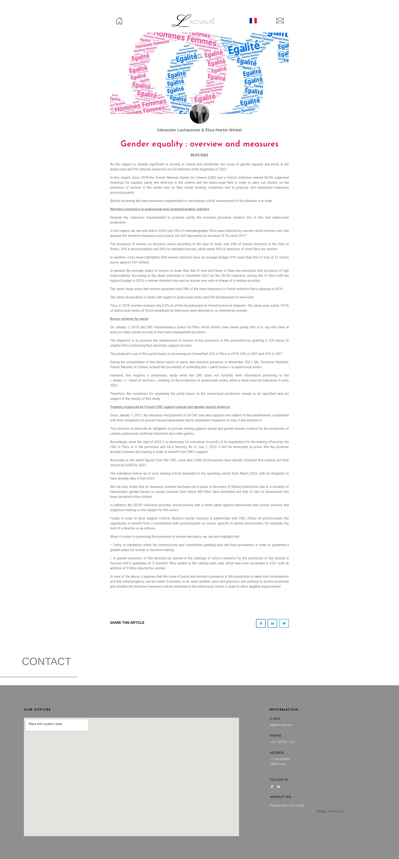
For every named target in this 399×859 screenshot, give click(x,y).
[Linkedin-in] (279, 787)
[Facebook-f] (272, 787)
